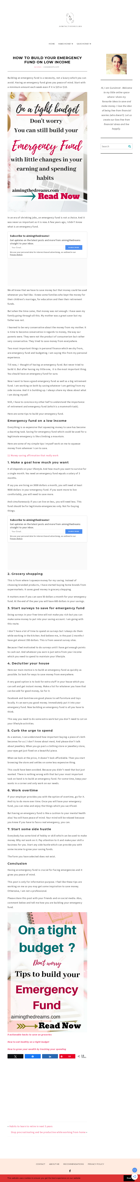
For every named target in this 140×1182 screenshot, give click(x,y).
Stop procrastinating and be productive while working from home (48, 1132)
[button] (81, 1178)
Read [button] (129, 1178)
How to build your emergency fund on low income (47, 60)
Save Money (83, 44)
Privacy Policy (96, 1164)
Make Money (65, 44)
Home (52, 44)
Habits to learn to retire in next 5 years (31, 1126)
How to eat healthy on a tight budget (28, 1041)
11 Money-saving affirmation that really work (33, 455)
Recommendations (73, 1164)
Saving (37, 67)
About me (54, 1164)
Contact (40, 1164)
